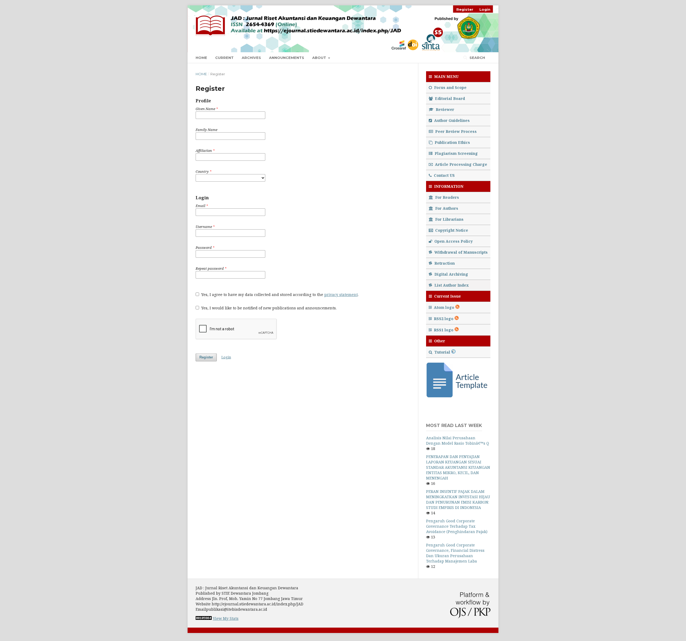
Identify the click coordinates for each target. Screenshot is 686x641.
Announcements (286, 57)
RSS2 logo (443, 318)
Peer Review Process (455, 131)
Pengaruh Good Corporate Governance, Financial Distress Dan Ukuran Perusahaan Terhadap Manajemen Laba (455, 553)
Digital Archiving (450, 274)
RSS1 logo (443, 329)
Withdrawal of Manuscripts (460, 252)
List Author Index (451, 285)
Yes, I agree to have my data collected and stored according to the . (279, 294)
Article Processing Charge (460, 164)
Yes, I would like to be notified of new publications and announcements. (268, 307)
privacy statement (341, 294)
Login (484, 9)
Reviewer (444, 109)
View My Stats (225, 618)
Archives (251, 57)
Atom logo (444, 307)
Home (201, 57)
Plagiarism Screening (456, 153)
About (319, 57)
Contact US (444, 175)
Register (464, 9)
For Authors (446, 208)
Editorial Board (449, 98)
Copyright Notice (451, 230)
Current (224, 57)
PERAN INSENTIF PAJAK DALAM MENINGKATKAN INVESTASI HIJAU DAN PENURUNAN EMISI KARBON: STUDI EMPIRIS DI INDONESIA (458, 499)
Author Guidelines (451, 120)
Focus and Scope (450, 87)
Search (476, 57)
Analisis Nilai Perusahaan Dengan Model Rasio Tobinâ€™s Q (457, 440)
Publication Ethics (452, 142)
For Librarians (449, 219)
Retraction (444, 263)
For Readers (446, 197)
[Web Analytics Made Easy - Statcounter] (204, 618)
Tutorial (442, 352)
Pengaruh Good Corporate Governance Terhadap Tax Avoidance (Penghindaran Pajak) (456, 526)
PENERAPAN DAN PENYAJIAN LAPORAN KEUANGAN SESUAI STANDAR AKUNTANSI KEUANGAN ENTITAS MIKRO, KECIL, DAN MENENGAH (458, 467)
